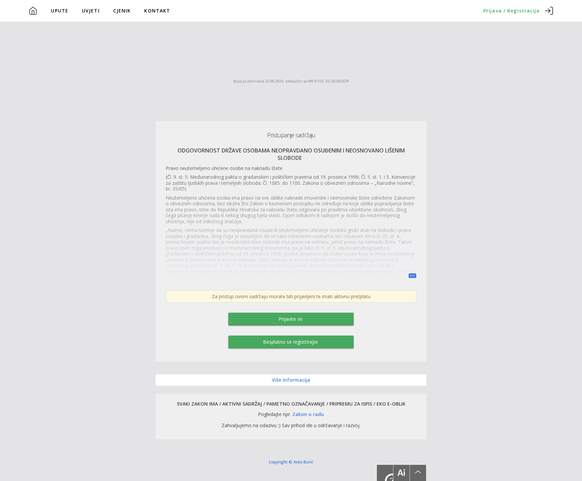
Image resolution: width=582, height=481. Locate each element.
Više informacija (291, 380)
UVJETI (91, 10)
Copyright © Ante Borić (291, 462)
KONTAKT (157, 10)
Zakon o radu (308, 414)
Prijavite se (290, 319)
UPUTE (59, 10)
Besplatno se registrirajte (290, 342)
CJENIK (122, 10)
